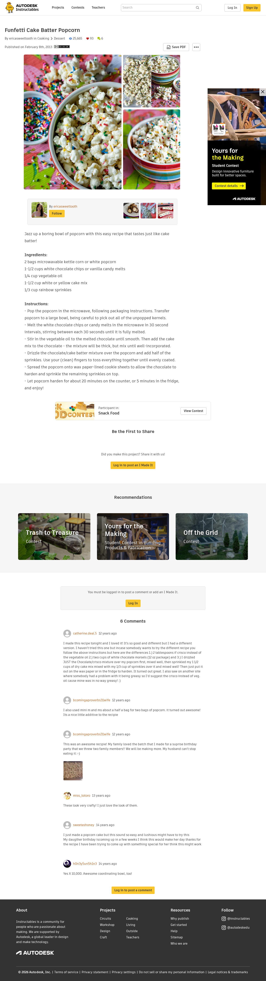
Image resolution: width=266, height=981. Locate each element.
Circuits (105, 918)
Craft (103, 937)
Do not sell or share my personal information (171, 972)
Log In (232, 7)
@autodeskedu (238, 927)
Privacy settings (124, 972)
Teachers (98, 7)
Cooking (43, 38)
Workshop (107, 925)
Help (174, 931)
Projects (58, 7)
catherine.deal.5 (85, 633)
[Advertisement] (237, 146)
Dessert (59, 38)
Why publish (180, 918)
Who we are (179, 943)
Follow (57, 213)
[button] (196, 47)
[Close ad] (262, 92)
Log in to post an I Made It (133, 465)
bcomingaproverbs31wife (91, 700)
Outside (132, 931)
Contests (77, 7)
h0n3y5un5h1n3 (85, 864)
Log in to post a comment (133, 890)
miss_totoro (81, 796)
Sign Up (252, 7)
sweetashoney (83, 825)
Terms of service (66, 972)
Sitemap (177, 937)
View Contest (193, 411)
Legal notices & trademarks (228, 972)
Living (130, 925)
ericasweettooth (21, 38)
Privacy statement (95, 972)
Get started (179, 925)
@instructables (238, 918)
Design (105, 931)
